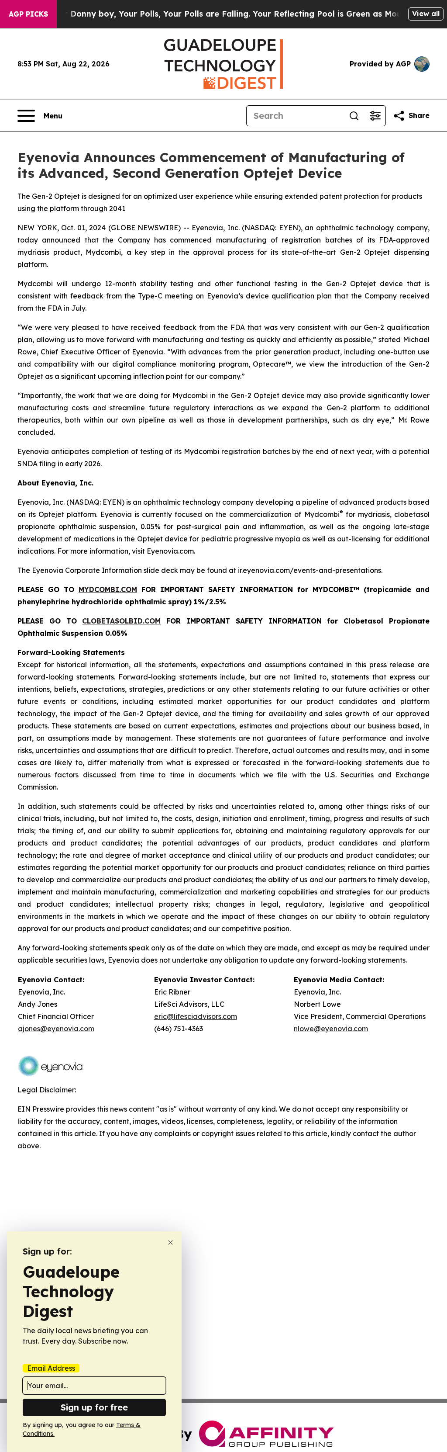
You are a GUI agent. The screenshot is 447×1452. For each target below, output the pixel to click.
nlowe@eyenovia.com (331, 1028)
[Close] (170, 1242)
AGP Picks (28, 14)
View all (426, 13)
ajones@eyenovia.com (56, 1028)
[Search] (354, 116)
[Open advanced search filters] (374, 116)
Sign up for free (94, 1407)
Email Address (51, 1368)
